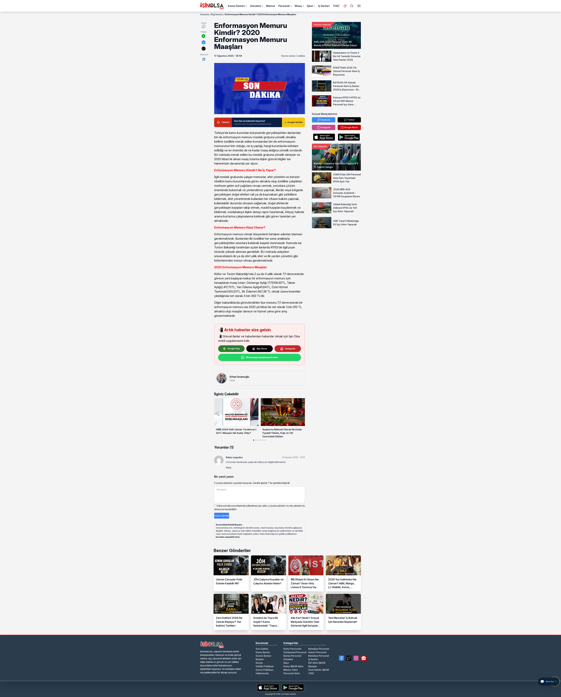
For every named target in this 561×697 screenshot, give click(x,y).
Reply (228, 467)
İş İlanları (324, 5)
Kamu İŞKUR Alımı (293, 666)
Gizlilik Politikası (265, 666)
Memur (270, 5)
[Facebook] (341, 658)
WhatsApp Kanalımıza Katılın (262, 357)
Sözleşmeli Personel (295, 652)
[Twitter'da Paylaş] (203, 48)
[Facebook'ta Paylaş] (203, 42)
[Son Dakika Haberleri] (345, 6)
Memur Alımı (290, 669)
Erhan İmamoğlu (239, 376)
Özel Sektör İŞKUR (318, 669)
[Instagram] (356, 658)
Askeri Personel (317, 652)
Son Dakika (262, 648)
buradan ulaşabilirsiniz (228, 537)
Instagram (290, 348)
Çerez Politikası (264, 669)
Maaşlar (312, 666)
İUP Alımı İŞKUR (316, 662)
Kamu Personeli (292, 648)
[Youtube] (363, 658)
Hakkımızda (262, 673)
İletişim (260, 659)
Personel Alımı (291, 673)
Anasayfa (204, 14)
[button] (301, 413)
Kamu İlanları (236, 5)
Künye (259, 662)
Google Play (233, 348)
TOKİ (336, 5)
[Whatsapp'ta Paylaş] (203, 36)
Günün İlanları (263, 655)
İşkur (310, 5)
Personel (284, 5)
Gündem (255, 5)
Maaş (298, 5)
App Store (262, 348)
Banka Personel (292, 655)
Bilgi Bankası (217, 14)
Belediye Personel (318, 648)
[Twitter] (348, 658)
